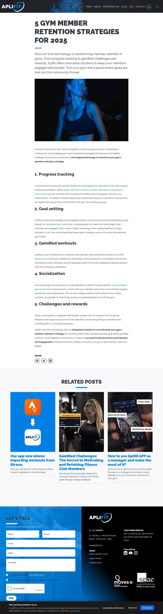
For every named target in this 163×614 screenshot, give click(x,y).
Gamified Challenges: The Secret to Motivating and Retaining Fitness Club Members (81, 462)
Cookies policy (95, 562)
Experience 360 (111, 6)
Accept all (147, 608)
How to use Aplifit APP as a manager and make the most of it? (129, 460)
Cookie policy (74, 611)
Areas (97, 6)
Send (11, 598)
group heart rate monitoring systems (81, 190)
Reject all (132, 608)
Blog (124, 6)
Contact (140, 6)
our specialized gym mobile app (58, 224)
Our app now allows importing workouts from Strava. (32, 460)
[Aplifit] (13, 6)
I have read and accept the (26, 575)
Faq (131, 6)
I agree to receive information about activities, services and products (33, 580)
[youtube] (130, 553)
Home (89, 6)
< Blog (38, 48)
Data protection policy (36, 575)
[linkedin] (125, 553)
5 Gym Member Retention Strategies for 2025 (77, 31)
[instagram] (136, 553)
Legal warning (95, 558)
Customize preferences (113, 608)
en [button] (157, 7)
